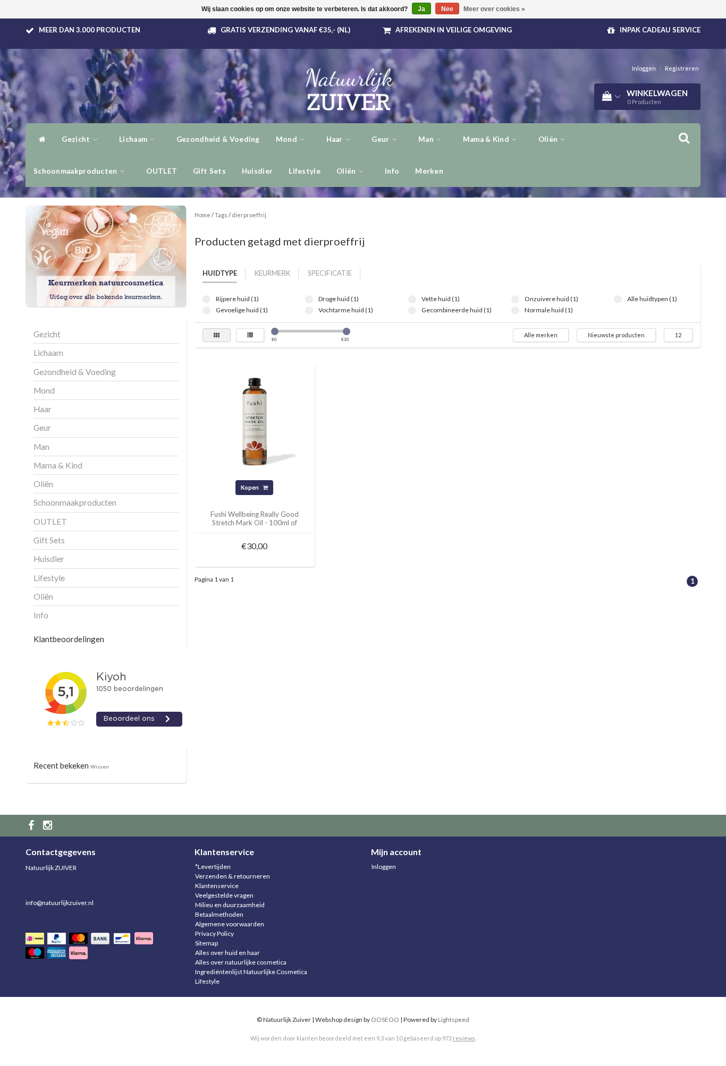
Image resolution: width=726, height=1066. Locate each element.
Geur (381, 139)
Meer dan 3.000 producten (89, 29)
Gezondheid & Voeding (218, 139)
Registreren (682, 68)
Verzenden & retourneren (232, 876)
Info (392, 171)
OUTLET (161, 171)
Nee (447, 9)
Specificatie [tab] (330, 273)
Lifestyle (304, 171)
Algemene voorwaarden (229, 924)
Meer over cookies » (494, 9)
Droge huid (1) (309, 299)
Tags (221, 214)
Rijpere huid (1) (206, 299)
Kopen (250, 487)
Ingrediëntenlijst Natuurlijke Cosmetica (251, 972)
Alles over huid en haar (227, 953)
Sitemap (206, 943)
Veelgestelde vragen (224, 895)
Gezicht (76, 139)
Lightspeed (453, 1020)
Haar (335, 139)
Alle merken (541, 334)
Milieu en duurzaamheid (230, 905)
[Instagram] (49, 825)
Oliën (347, 171)
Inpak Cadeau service (660, 29)
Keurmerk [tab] (272, 273)
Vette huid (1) (412, 299)
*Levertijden (213, 867)
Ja (421, 9)
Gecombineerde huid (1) (412, 310)
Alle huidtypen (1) (618, 299)
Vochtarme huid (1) (309, 310)
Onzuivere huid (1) (515, 299)
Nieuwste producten (616, 334)
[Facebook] (32, 825)
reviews (464, 1038)
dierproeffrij (249, 214)
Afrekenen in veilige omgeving (453, 29)
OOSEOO (385, 1020)
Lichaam (134, 139)
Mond (287, 139)
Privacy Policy (214, 933)
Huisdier (257, 171)
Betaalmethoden (219, 914)
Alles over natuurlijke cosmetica (240, 962)
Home (202, 214)
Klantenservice (217, 886)
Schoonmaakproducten (76, 171)
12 (678, 334)
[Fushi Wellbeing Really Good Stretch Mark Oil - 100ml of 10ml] (254, 423)
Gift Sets (209, 171)
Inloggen (644, 68)
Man (426, 139)
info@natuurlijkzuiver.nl (60, 903)
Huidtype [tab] (219, 273)
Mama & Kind (487, 139)
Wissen (99, 766)
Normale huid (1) (515, 310)
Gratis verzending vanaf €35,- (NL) (285, 29)
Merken (429, 171)
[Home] (40, 139)
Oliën (549, 139)
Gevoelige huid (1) (206, 310)
